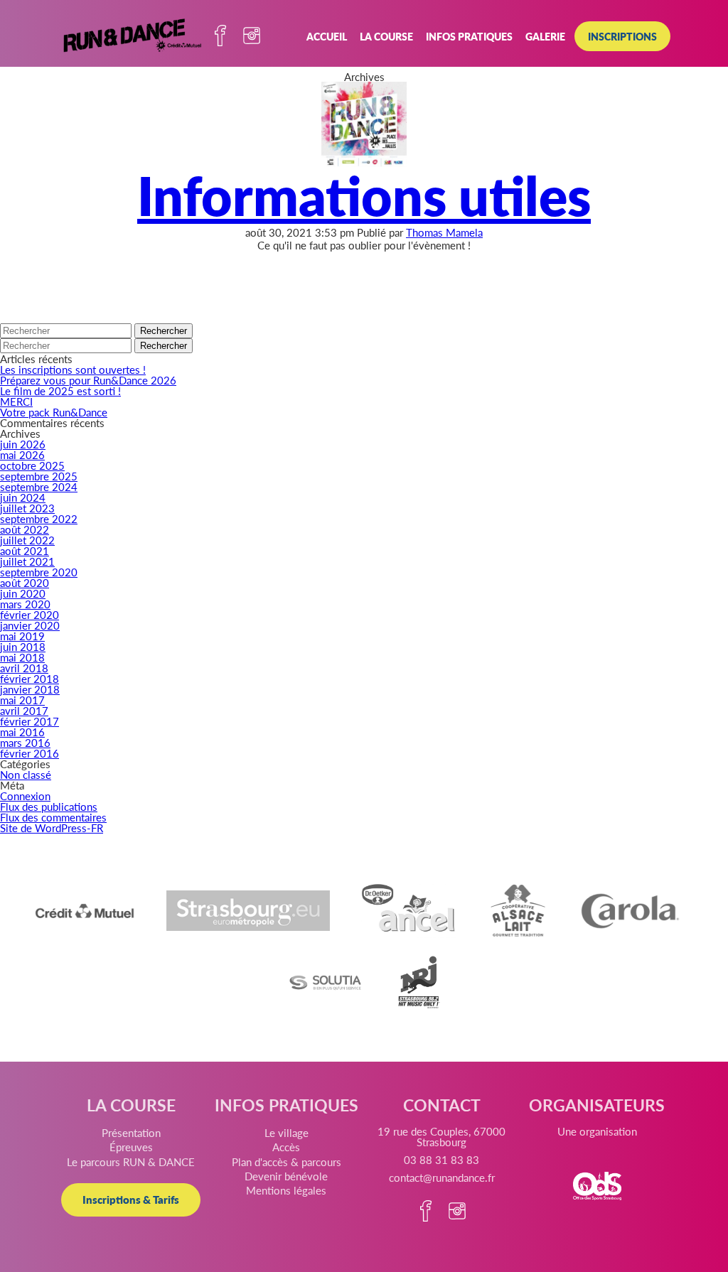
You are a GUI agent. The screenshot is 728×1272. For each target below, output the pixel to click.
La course (386, 36)
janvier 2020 (30, 625)
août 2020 (24, 582)
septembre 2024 (38, 486)
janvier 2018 (30, 688)
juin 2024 (23, 497)
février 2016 (29, 752)
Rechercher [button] (163, 330)
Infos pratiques (469, 36)
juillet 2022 (27, 539)
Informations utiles (364, 194)
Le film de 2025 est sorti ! (60, 390)
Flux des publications (48, 806)
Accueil (326, 36)
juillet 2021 (27, 561)
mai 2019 (22, 635)
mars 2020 (25, 603)
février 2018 (29, 678)
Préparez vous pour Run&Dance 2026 (88, 379)
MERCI (16, 401)
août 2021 (24, 550)
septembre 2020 (38, 571)
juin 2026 (23, 443)
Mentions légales (286, 1189)
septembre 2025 (38, 475)
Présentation (131, 1132)
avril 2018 (24, 667)
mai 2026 (22, 454)
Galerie (545, 36)
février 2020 (29, 614)
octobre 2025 (32, 465)
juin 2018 (23, 646)
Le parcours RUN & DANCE (131, 1161)
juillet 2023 (27, 507)
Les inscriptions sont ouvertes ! (73, 369)
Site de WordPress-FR (51, 827)
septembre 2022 (38, 518)
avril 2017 (24, 710)
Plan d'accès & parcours (286, 1161)
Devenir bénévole (286, 1175)
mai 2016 (22, 731)
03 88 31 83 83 (441, 1159)
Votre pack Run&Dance (53, 411)
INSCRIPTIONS (622, 36)
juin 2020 (23, 593)
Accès (286, 1146)
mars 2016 (25, 742)
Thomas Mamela (444, 232)
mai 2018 (22, 657)
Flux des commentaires (53, 816)
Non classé (25, 774)
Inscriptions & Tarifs (130, 1199)
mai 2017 (22, 699)
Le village (286, 1132)
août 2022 (24, 529)
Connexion (25, 795)
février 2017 (29, 720)
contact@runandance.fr (442, 1177)
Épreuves (131, 1146)
